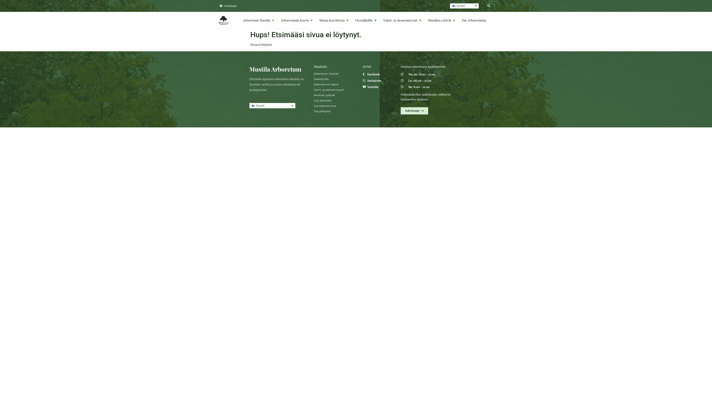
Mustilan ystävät (439, 20)
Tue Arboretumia (474, 20)
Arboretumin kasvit (295, 20)
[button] (464, 6)
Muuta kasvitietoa (332, 20)
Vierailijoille (364, 20)
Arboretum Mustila (256, 20)
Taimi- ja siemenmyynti (400, 20)
